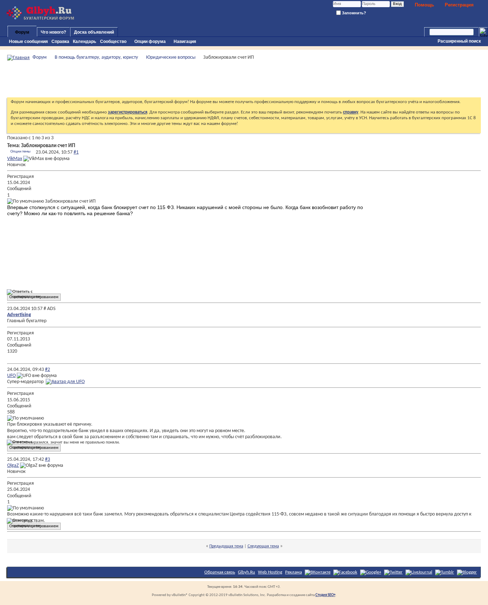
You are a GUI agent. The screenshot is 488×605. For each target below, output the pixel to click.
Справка (60, 41)
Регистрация (459, 5)
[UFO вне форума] (65, 381)
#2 (47, 369)
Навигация (185, 41)
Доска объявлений (94, 32)
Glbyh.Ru (246, 572)
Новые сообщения (28, 41)
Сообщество (113, 41)
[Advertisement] (244, 79)
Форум (22, 32)
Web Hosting (270, 572)
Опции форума (150, 41)
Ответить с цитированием (34, 297)
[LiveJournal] (418, 572)
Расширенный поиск (459, 41)
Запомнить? (353, 13)
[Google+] (370, 572)
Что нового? (53, 32)
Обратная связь (219, 572)
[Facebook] (345, 572)
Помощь (424, 5)
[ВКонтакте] (317, 572)
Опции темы (20, 152)
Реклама (293, 572)
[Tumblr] (444, 572)
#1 (76, 152)
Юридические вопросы (170, 57)
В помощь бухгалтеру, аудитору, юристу (96, 57)
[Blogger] (467, 572)
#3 (47, 459)
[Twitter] (393, 572)
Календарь (84, 41)
